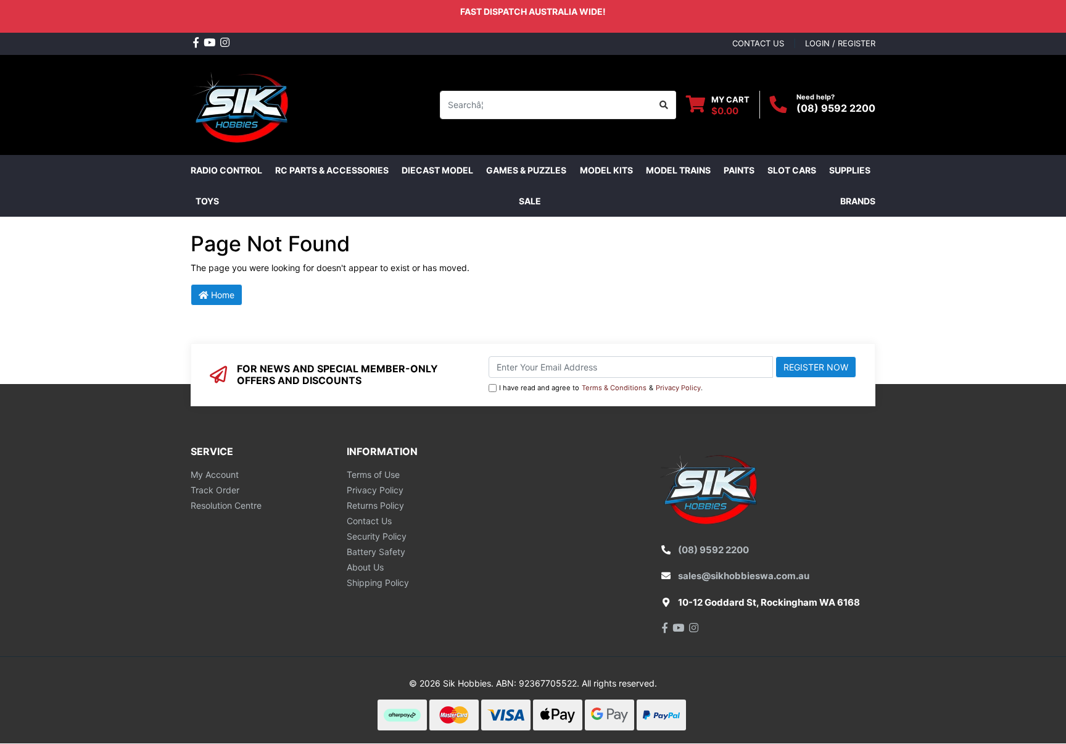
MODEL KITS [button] (606, 170)
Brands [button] (857, 201)
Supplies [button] (849, 170)
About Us (365, 567)
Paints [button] (739, 170)
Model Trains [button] (678, 170)
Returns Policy (375, 505)
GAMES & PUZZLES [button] (526, 170)
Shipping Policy (378, 582)
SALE (530, 201)
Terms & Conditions (614, 387)
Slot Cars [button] (791, 170)
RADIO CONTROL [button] (226, 170)
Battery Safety (376, 551)
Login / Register (840, 43)
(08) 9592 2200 (835, 108)
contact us (758, 43)
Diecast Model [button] (437, 170)
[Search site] (664, 105)
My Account (215, 474)
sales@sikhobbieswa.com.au (743, 576)
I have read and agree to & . (601, 387)
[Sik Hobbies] (243, 103)
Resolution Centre (226, 505)
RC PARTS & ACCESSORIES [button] (332, 170)
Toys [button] (207, 201)
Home (221, 295)
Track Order (215, 490)
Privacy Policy (678, 387)
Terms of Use (373, 474)
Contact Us (369, 521)
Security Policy (377, 536)
